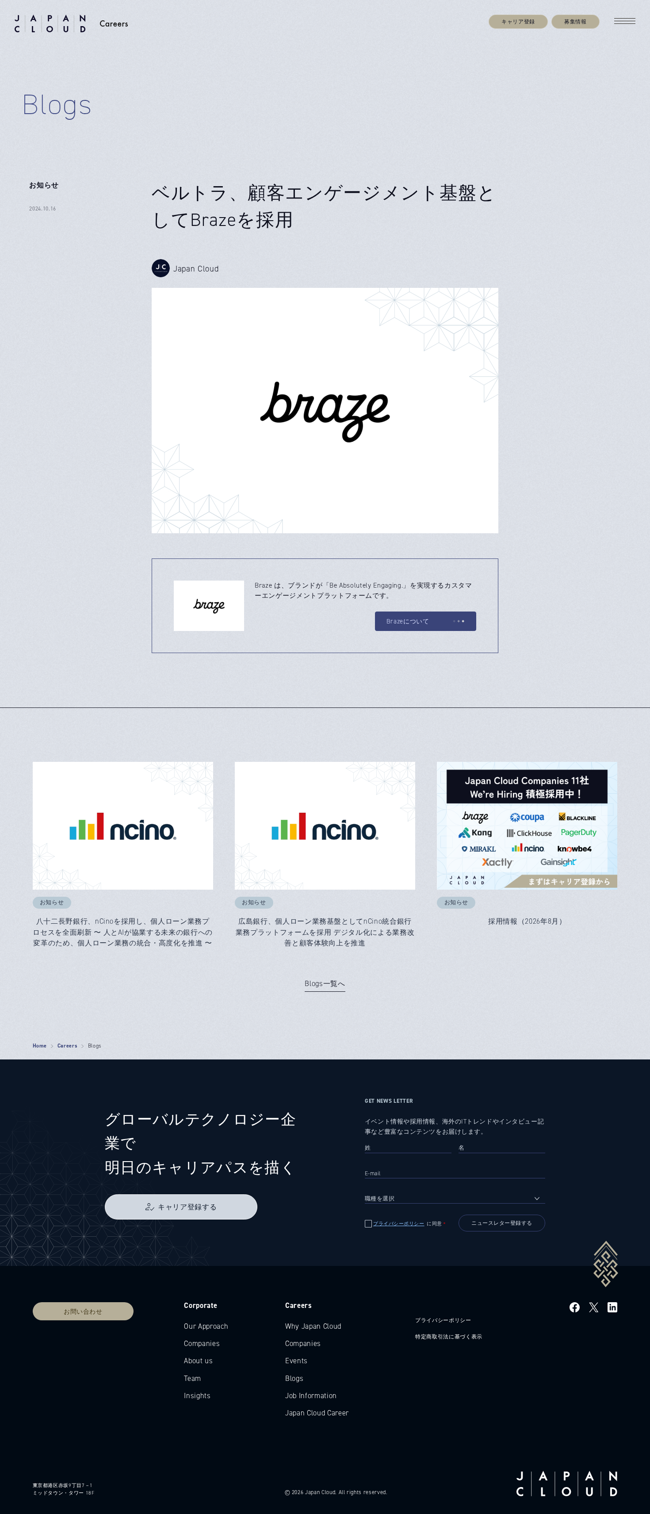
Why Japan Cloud (313, 1326)
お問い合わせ (83, 1311)
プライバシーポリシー (398, 1223)
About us (198, 1360)
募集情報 (575, 21)
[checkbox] (408, 1223)
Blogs (294, 1378)
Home (40, 1045)
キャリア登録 (518, 21)
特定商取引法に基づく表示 (448, 1336)
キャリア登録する (187, 1206)
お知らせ (44, 184)
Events (296, 1360)
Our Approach (206, 1326)
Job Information (311, 1395)
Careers (67, 1045)
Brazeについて (407, 621)
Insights (197, 1395)
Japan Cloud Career (317, 1412)
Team (192, 1378)
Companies (202, 1343)
